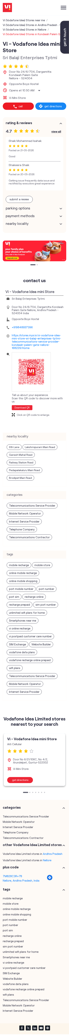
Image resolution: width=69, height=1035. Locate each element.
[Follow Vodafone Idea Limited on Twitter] (28, 1028)
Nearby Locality (17, 224)
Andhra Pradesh (52, 853)
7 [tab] (45, 793)
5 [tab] (39, 793)
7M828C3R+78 (12, 876)
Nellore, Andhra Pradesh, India (21, 880)
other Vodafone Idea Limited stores (32, 845)
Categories (12, 807)
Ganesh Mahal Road (20, 454)
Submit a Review (19, 199)
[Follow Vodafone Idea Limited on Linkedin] (34, 1028)
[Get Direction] (50, 879)
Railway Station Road (21, 462)
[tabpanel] (34, 759)
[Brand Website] (47, 1028)
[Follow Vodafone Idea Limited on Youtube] (41, 1028)
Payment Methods (20, 216)
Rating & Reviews (19, 123)
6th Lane (14, 447)
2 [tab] (34, 265)
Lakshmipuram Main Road (40, 447)
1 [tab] (31, 265)
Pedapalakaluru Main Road (24, 470)
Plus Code (11, 867)
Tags (6, 889)
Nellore (47, 860)
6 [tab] (42, 793)
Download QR (22, 407)
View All (56, 131)
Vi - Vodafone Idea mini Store (32, 739)
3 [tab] (33, 793)
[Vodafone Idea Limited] (7, 8)
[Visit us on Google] (21, 1028)
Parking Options (18, 208)
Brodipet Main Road (20, 477)
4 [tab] (36, 793)
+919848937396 (22, 327)
